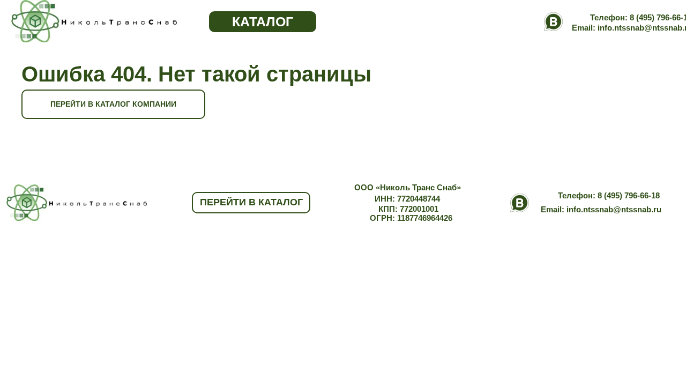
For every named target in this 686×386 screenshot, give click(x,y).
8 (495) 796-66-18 (629, 195)
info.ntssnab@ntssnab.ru (613, 209)
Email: (553, 209)
